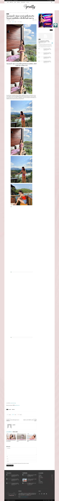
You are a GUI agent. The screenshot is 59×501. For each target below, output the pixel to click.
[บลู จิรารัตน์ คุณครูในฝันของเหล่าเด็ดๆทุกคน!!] (21, 436)
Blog (46, 500)
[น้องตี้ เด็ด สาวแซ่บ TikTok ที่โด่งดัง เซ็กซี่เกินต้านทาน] (25, 475)
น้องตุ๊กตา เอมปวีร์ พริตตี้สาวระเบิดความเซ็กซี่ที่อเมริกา (29, 420)
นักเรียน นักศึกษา (23, 2)
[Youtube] (52, 0)
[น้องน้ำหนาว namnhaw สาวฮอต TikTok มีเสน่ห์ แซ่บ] (25, 480)
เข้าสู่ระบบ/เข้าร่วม (16, 0)
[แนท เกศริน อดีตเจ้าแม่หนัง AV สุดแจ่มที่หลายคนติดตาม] (11, 436)
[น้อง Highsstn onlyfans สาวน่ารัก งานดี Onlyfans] (25, 484)
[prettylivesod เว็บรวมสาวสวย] (29, 6)
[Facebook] (47, 0)
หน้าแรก (7, 12)
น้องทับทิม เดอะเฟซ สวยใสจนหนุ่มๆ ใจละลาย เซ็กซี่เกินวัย (12, 420)
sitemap (27, 2)
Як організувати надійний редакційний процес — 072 (44, 41)
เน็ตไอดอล (18, 2)
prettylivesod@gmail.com (24, 496)
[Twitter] (50, 0)
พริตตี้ (7, 2)
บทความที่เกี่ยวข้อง (9, 431)
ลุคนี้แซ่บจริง (13, 409)
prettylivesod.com (17, 405)
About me (48, 500)
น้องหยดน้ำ (10, 409)
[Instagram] (49, 0)
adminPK (13, 424)
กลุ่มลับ (15, 2)
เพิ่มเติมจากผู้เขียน (15, 431)
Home (44, 500)
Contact (52, 500)
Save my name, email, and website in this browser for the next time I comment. (18, 463)
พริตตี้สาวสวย (11, 2)
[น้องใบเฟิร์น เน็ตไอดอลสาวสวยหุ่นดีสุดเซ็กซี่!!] (31, 436)
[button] (51, 2)
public (39, 39)
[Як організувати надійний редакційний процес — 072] (46, 36)
